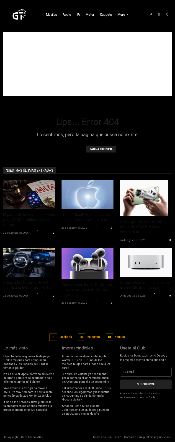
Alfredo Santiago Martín (19, 230)
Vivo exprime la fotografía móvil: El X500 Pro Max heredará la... (142, 227)
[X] (167, 14)
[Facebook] (151, 14)
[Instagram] (159, 14)
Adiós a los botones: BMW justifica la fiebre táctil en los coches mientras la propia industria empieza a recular (27, 406)
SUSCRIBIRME (146, 384)
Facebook (65, 337)
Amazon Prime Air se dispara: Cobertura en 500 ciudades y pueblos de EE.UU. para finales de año (86, 410)
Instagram (93, 337)
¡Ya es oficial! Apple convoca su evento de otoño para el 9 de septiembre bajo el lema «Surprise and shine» (28, 378)
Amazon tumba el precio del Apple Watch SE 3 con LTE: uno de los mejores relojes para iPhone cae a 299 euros (86, 362)
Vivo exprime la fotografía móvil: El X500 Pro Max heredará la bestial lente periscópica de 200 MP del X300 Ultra (28, 392)
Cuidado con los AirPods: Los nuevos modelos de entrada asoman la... (87, 289)
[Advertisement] (87, 64)
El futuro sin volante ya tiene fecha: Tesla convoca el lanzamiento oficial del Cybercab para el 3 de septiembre (85, 378)
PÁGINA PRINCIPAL (101, 149)
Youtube (120, 337)
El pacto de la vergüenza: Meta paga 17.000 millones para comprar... (29, 219)
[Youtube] (109, 337)
